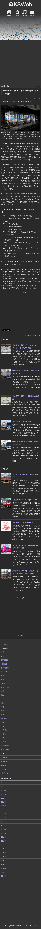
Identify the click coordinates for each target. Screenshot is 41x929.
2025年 (3, 786)
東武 (2, 691)
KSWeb (20, 4)
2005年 (3, 864)
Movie (32, 13)
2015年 (3, 825)
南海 (2, 707)
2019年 (3, 810)
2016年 (3, 821)
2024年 (3, 790)
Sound (24, 13)
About (9, 13)
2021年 (3, 802)
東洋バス (4, 757)
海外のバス (5, 769)
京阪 (2, 703)
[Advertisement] (20, 62)
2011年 (3, 841)
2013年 (3, 833)
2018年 (3, 814)
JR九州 (3, 738)
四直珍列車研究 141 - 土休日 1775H (24, 500)
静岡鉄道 (4, 718)
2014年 (3, 829)
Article (17, 13)
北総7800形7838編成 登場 (21, 421)
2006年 (3, 860)
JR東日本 (4, 722)
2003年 (3, 872)
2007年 (3, 856)
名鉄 (2, 699)
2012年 (3, 837)
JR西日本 (4, 730)
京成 (2, 652)
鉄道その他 (5, 750)
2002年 (3, 876)
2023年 (3, 794)
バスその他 (5, 773)
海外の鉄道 (5, 746)
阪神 (2, 714)
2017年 (3, 817)
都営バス (4, 765)
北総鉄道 (29, 335)
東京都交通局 (5, 660)
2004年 (3, 868)
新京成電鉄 (5, 668)
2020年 (3, 806)
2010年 (3, 845)
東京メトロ (5, 687)
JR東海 (3, 726)
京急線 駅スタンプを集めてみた (23, 522)
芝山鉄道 (4, 672)
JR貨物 (3, 742)
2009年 (3, 849)
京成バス (4, 761)
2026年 (3, 782)
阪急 (2, 711)
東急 (2, 675)
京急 (2, 656)
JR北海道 (4, 734)
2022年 (3, 798)
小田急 (3, 683)
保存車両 (37, 335)
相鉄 (2, 695)
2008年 (3, 852)
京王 (2, 679)
